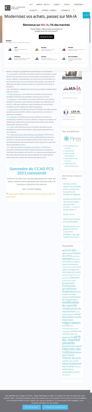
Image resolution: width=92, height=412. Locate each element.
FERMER (86, 15)
